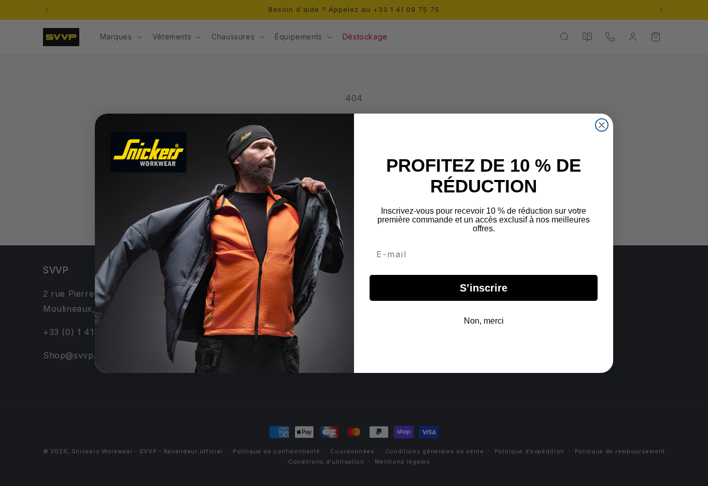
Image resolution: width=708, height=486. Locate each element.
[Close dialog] (602, 125)
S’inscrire (483, 288)
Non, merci (484, 320)
